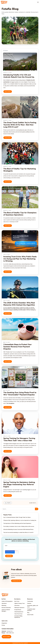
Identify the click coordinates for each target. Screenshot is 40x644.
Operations (4, 603)
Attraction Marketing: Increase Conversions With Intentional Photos (18, 529)
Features (29, 603)
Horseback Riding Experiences (18, 616)
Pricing (3, 625)
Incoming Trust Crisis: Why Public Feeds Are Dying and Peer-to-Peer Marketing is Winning (20, 258)
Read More (8, 91)
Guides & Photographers (7, 601)
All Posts (7, 502)
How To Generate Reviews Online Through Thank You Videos (17, 517)
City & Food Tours (18, 613)
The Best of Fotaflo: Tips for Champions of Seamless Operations (19, 213)
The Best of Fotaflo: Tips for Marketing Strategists (19, 170)
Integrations (4, 623)
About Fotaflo (30, 614)
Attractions (16, 605)
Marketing (4, 605)
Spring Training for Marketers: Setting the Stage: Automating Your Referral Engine (19, 484)
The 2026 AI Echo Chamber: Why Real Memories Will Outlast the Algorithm (19, 304)
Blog (28, 612)
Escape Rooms (17, 609)
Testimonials (30, 601)
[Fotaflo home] (4, 2)
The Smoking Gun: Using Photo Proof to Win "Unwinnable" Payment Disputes (19, 393)
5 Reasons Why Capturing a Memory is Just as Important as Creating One (19, 520)
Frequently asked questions (31, 609)
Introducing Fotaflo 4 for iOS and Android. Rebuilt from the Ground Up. (18, 76)
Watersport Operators (19, 607)
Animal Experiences (18, 611)
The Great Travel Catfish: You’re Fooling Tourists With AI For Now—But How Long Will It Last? (19, 124)
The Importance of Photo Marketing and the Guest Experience (17, 523)
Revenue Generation (6, 607)
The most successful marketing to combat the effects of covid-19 (18, 532)
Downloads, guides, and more (32, 606)
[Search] (36, 509)
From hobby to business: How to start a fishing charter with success (18, 526)
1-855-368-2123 (10, 632)
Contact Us (9, 631)
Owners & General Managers (6, 610)
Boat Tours (16, 601)
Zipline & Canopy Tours (19, 603)
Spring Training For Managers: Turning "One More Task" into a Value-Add (19, 439)
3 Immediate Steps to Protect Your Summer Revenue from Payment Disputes (17, 346)
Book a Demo (6, 636)
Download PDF (16, 580)
